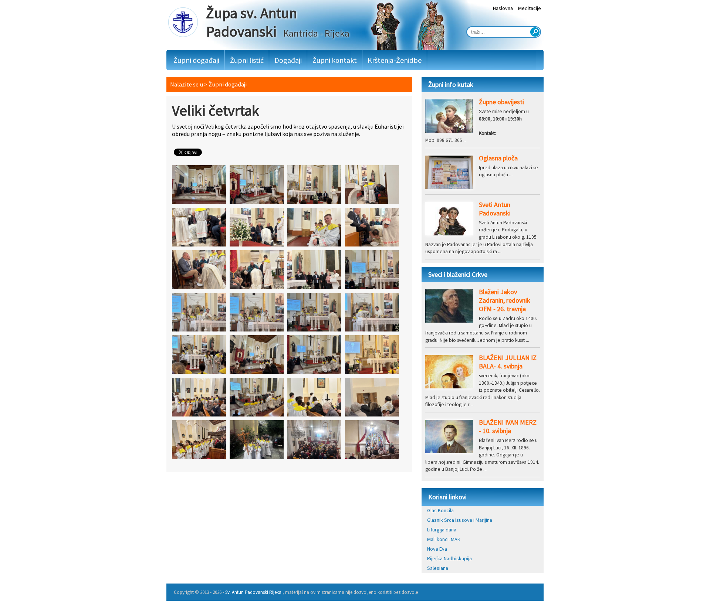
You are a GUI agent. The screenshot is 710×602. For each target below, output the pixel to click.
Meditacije (529, 8)
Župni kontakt (334, 60)
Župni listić (247, 60)
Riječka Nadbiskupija (449, 558)
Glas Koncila (440, 510)
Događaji (288, 60)
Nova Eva (437, 548)
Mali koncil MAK (443, 539)
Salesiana (437, 568)
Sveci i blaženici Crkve (457, 274)
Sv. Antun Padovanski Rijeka (253, 592)
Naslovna (503, 8)
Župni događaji (196, 60)
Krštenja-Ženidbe (395, 60)
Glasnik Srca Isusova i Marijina (459, 520)
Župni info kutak (450, 84)
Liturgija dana (441, 529)
